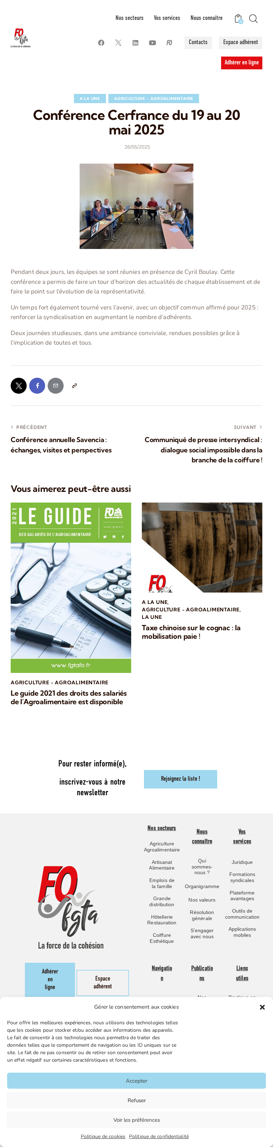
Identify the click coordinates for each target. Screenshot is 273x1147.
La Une (152, 617)
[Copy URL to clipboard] (74, 386)
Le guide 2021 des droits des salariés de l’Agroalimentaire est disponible (69, 697)
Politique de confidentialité (159, 1136)
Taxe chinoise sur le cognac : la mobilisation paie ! (191, 632)
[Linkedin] (135, 43)
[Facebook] (101, 43)
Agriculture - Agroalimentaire (153, 98)
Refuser (137, 1100)
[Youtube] (152, 43)
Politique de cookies (103, 1136)
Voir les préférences (136, 1120)
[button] (262, 1007)
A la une (90, 98)
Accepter (136, 1080)
